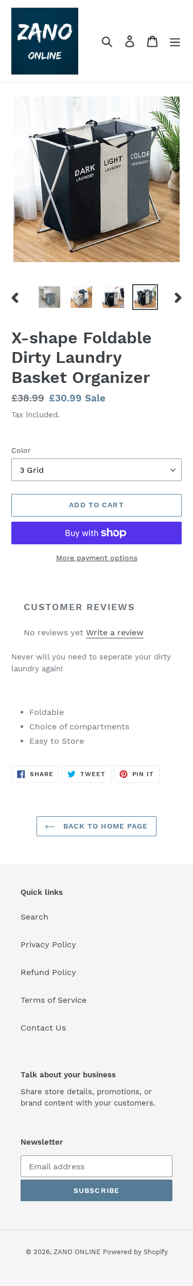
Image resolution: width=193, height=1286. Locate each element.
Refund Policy (48, 972)
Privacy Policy (48, 944)
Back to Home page (104, 826)
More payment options (96, 558)
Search (34, 917)
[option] (49, 297)
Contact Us (43, 1028)
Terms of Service (53, 1000)
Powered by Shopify (135, 1252)
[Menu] (175, 41)
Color (21, 450)
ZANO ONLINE (77, 1252)
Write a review (115, 632)
